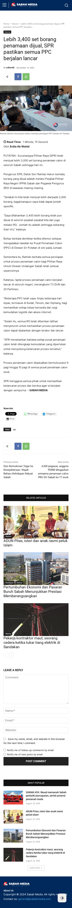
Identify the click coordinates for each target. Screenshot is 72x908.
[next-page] (11, 655)
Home (6, 23)
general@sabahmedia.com (34, 899)
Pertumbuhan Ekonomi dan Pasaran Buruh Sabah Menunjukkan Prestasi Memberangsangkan (32, 591)
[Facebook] (18, 76)
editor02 (10, 67)
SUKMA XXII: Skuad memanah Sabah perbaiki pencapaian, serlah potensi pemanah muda (46, 796)
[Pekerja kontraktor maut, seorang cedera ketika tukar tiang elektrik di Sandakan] (36, 619)
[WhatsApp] (26, 76)
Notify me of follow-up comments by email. (30, 750)
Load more (35, 867)
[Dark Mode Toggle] (62, 898)
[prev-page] (5, 655)
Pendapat (9, 582)
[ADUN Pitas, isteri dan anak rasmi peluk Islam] (36, 522)
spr (14, 429)
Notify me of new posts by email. (25, 754)
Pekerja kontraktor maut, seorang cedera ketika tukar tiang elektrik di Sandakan (31, 642)
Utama (15, 23)
